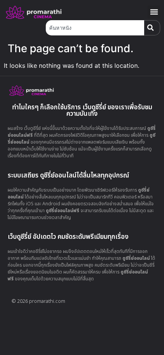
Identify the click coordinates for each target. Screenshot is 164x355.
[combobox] (95, 27)
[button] (154, 12)
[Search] (152, 27)
